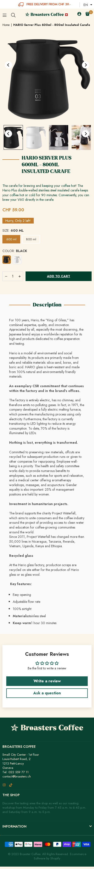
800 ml (31, 239)
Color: (14, 251)
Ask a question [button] (47, 693)
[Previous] (8, 65)
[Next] (85, 65)
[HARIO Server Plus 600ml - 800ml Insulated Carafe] (13, 137)
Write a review (47, 681)
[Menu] (4, 14)
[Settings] (79, 14)
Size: (13, 230)
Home (6, 25)
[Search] (13, 14)
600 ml (11, 239)
